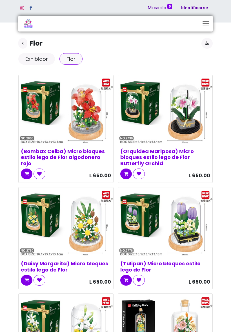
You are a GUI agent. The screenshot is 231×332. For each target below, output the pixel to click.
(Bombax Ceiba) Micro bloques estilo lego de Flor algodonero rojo (63, 157)
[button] (26, 174)
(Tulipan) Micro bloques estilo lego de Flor (160, 266)
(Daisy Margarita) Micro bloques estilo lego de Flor (64, 266)
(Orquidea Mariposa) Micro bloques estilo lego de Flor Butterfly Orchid (157, 157)
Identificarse (194, 7)
